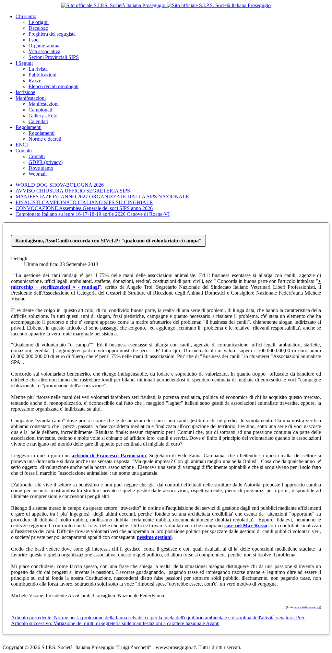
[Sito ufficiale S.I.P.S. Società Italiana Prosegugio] (166, 5)
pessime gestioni (154, 537)
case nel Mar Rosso (245, 525)
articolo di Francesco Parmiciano (109, 455)
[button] (26, 16)
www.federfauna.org (307, 607)
